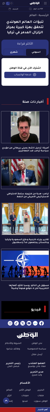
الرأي (9, 396)
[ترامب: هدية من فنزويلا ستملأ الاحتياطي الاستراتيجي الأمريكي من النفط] (25, 173)
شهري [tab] (14, 52)
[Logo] (34, 3)
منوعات (25, 396)
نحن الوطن (37, 343)
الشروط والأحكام (13, 343)
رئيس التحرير (13, 363)
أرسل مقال (36, 354)
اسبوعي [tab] (36, 52)
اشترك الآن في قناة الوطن (25, 68)
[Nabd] (35, 323)
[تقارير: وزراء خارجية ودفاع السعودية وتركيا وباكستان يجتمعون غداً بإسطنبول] (25, 219)
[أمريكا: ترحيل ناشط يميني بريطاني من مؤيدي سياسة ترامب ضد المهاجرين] (25, 127)
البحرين (40, 390)
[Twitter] (22, 323)
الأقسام (25, 383)
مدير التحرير (36, 372)
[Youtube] (29, 323)
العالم (33, 15)
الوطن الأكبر (25, 390)
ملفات (41, 396)
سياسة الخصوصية (36, 349)
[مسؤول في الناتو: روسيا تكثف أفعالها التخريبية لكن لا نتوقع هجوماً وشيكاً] (25, 265)
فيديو (25, 401)
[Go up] (5, 401)
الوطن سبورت (41, 401)
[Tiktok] (16, 323)
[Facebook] (41, 323)
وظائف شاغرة (13, 349)
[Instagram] (10, 323)
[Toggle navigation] (45, 3)
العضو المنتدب (36, 363)
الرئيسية (44, 15)
